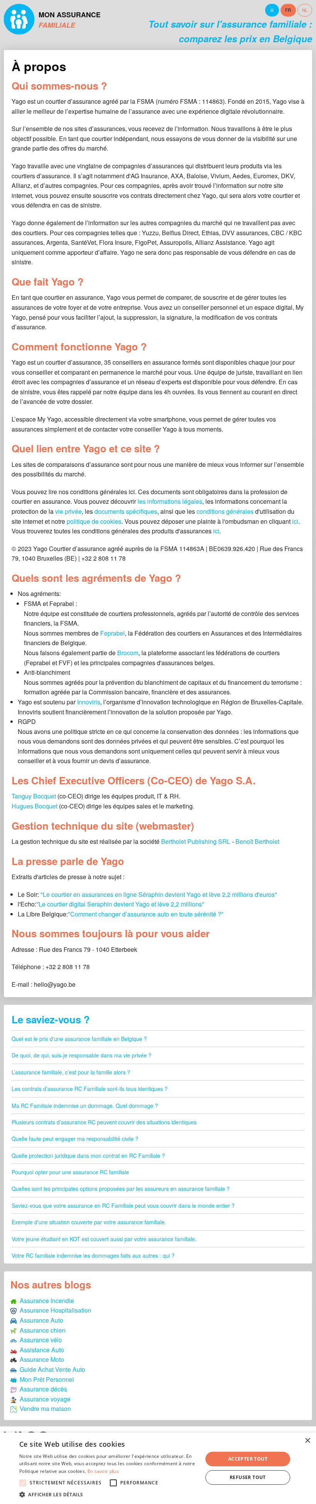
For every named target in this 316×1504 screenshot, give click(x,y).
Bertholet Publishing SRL (195, 841)
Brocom (127, 652)
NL (305, 10)
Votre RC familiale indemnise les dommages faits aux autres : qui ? (93, 1255)
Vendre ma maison (44, 1408)
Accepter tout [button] (247, 1459)
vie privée (68, 511)
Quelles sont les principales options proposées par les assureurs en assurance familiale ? (121, 1188)
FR (288, 10)
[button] (108, 1494)
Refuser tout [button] (248, 1477)
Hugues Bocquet (34, 806)
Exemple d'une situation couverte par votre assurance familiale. (89, 1222)
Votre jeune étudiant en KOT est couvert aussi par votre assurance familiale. (104, 1239)
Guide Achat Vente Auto (51, 1369)
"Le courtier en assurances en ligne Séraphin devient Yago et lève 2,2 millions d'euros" (158, 894)
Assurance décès (42, 1388)
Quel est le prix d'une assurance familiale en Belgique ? (79, 1039)
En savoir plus (103, 1471)
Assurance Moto (40, 1359)
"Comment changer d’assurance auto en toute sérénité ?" (146, 914)
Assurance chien (41, 1330)
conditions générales (225, 511)
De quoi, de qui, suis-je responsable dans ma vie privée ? (81, 1055)
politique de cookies (94, 521)
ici (295, 521)
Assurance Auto (40, 1320)
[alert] (158, 1468)
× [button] (307, 1441)
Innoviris (88, 701)
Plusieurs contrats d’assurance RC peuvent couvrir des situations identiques (104, 1122)
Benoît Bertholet (257, 841)
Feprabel (112, 633)
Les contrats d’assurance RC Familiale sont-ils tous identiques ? (90, 1088)
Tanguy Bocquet (34, 796)
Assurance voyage (44, 1398)
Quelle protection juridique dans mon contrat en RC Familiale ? (88, 1155)
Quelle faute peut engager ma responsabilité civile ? (75, 1138)
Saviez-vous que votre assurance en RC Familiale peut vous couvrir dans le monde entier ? (123, 1205)
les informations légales (170, 501)
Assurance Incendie (45, 1300)
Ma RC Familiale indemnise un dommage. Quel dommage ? (85, 1105)
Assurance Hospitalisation (54, 1310)
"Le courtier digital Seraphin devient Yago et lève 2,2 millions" (120, 904)
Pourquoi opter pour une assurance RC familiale (70, 1172)
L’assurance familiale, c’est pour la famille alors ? (71, 1072)
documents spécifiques (125, 511)
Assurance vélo (39, 1339)
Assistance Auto (40, 1349)
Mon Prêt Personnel (45, 1379)
